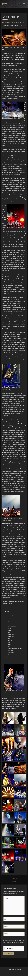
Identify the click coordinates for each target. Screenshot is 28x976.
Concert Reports (9, 22)
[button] (20, 4)
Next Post (14, 881)
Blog (3, 22)
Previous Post (14, 878)
